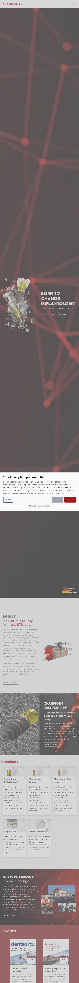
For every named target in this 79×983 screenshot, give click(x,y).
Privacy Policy (44, 506)
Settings (8, 500)
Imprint (32, 506)
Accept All (70, 500)
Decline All (57, 500)
